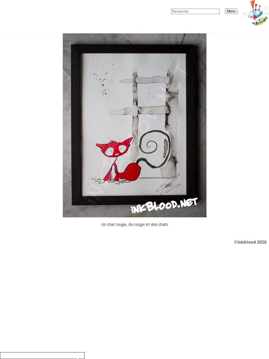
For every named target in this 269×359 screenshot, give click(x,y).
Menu (231, 11)
